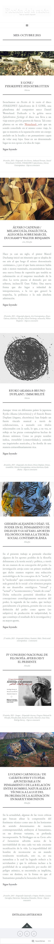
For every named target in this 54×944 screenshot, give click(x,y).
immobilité (9, 467)
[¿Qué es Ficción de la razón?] (20, 933)
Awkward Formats (39, 160)
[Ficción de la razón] (27, 10)
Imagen (17, 715)
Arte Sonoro (28, 160)
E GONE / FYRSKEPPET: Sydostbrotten (27, 84)
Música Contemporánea (22, 467)
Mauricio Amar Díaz (41, 718)
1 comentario (32, 640)
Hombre (41, 896)
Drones (47, 465)
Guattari (33, 638)
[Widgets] (27, 925)
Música (27, 90)
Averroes (33, 715)
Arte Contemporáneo (38, 316)
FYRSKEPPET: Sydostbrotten (32, 163)
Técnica (39, 898)
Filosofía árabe (16, 718)
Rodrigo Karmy (19, 720)
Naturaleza (24, 898)
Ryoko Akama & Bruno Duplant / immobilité (27, 392)
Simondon (32, 898)
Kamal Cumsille (27, 718)
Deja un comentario (33, 165)
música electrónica (37, 467)
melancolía (41, 318)
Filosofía (29, 242)
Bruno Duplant (38, 465)
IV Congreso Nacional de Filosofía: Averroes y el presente (27, 658)
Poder (39, 638)
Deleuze (26, 638)
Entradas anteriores (27, 914)
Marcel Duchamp (30, 318)
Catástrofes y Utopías (31, 896)
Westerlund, (31, 124)
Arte (23, 242)
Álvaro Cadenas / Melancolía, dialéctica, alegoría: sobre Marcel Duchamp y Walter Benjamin (27, 232)
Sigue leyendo (10, 149)
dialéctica (13, 318)
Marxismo (16, 898)
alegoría (27, 316)
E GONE (18, 163)
